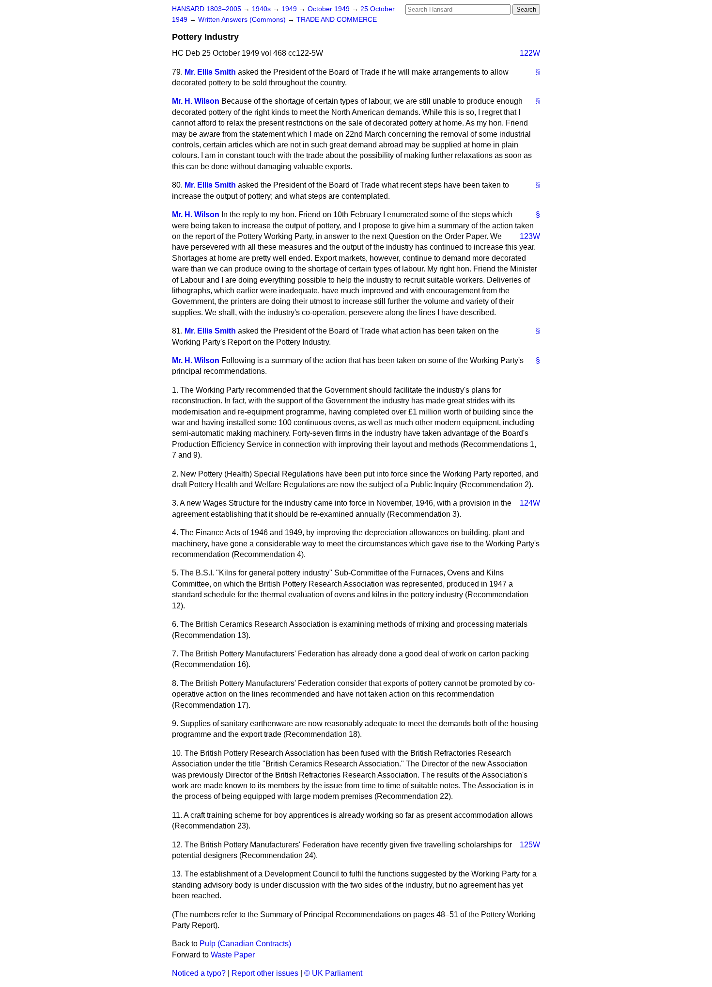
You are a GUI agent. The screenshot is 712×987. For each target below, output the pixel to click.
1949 (290, 9)
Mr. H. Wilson (195, 101)
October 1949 (330, 9)
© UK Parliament (333, 973)
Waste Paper (233, 955)
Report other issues (265, 973)
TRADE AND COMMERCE (336, 19)
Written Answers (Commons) (243, 19)
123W (530, 236)
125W (530, 845)
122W (530, 53)
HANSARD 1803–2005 (206, 9)
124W (530, 503)
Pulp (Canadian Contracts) (245, 943)
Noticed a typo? (199, 973)
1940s (262, 9)
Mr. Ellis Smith (210, 72)
